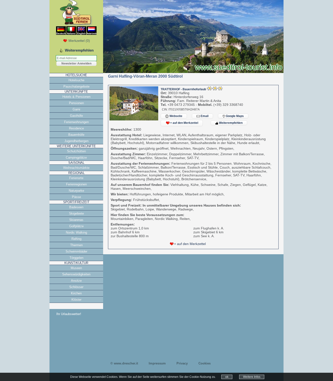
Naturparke (76, 190)
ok (226, 377)
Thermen (76, 245)
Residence (76, 128)
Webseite (175, 116)
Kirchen (76, 293)
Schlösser (76, 287)
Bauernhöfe (76, 134)
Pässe (76, 197)
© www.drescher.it (124, 363)
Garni (76, 109)
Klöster (76, 299)
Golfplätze (76, 226)
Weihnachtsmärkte (76, 168)
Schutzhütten (76, 151)
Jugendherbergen (76, 141)
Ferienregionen (76, 184)
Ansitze (76, 280)
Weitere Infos (251, 377)
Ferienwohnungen (76, 122)
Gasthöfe (76, 116)
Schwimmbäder (76, 251)
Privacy (182, 363)
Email (204, 116)
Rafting (76, 239)
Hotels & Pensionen (76, 97)
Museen (76, 268)
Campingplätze (76, 157)
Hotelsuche (76, 80)
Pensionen (76, 103)
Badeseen (76, 207)
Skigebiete (76, 213)
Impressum (157, 363)
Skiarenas (76, 220)
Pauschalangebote (76, 86)
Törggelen (76, 258)
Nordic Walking (76, 232)
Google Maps (234, 116)
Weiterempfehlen (230, 123)
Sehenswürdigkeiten (76, 274)
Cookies (204, 363)
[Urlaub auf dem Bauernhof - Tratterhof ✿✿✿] (133, 119)
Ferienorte (76, 178)
